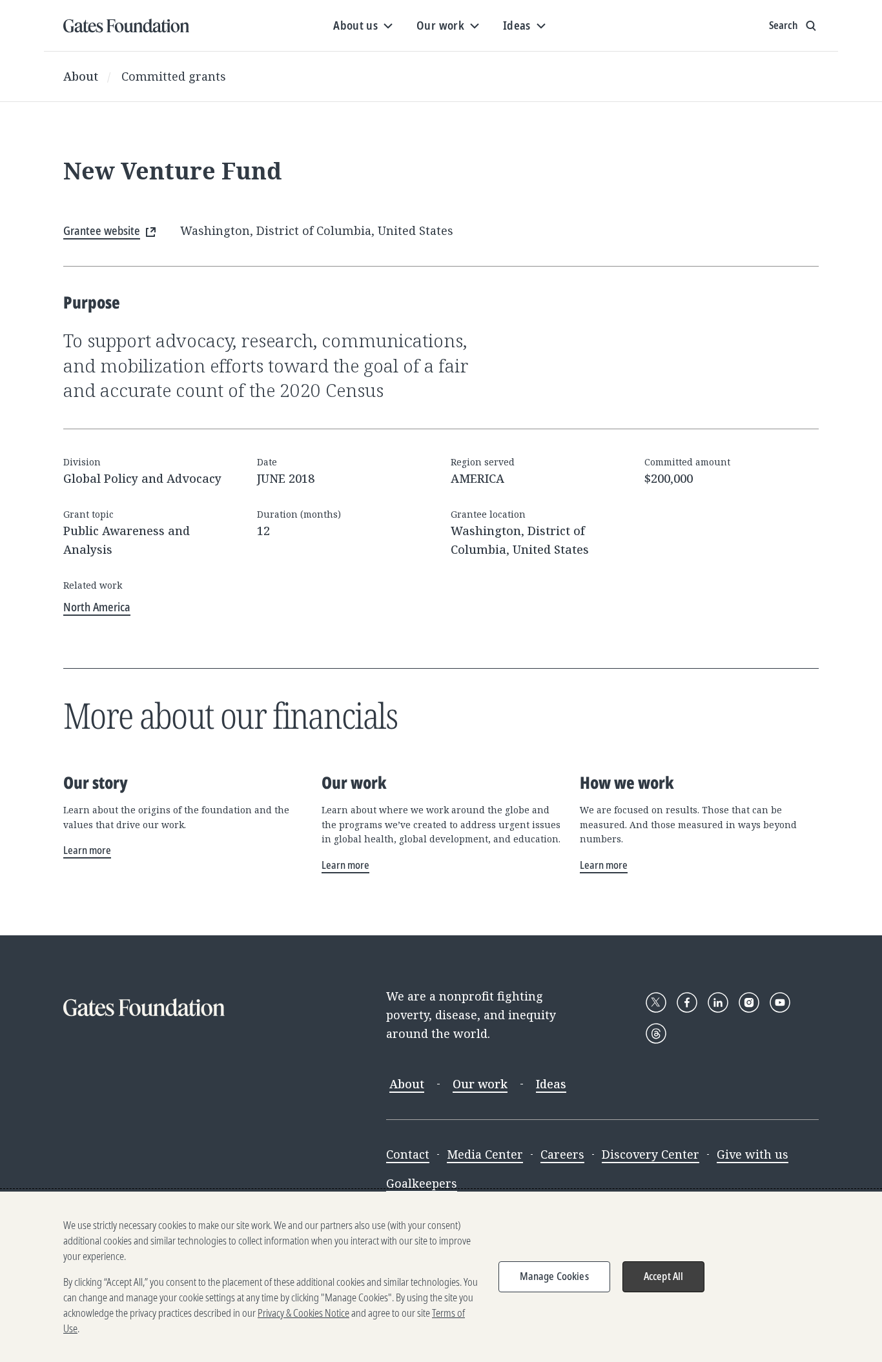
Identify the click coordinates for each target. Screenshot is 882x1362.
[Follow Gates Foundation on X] (656, 1002)
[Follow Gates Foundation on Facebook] (687, 1002)
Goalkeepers (421, 1183)
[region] (441, 1277)
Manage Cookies (554, 1276)
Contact (407, 1154)
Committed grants (173, 76)
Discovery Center (650, 1154)
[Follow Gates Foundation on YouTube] (780, 1002)
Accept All (664, 1276)
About (80, 76)
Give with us (752, 1154)
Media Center (485, 1154)
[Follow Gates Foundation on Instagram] (749, 1002)
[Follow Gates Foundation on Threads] (656, 1033)
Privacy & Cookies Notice (303, 1313)
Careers (562, 1154)
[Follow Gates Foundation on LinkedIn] (718, 1002)
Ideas (551, 1084)
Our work (480, 1084)
